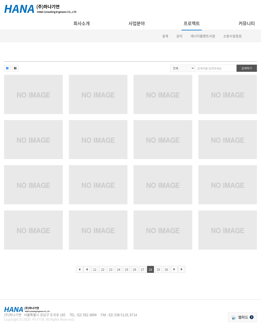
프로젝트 (192, 23)
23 (110, 269)
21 (94, 269)
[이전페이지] (79, 269)
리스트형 (15, 68)
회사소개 (81, 23)
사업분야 (136, 23)
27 (142, 269)
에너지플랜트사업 (203, 35)
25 (126, 269)
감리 (179, 35)
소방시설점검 (232, 35)
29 (158, 269)
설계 (165, 35)
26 (134, 269)
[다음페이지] (174, 269)
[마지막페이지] (181, 269)
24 (118, 269)
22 (102, 269)
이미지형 (7, 68)
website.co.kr (33, 323)
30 (166, 269)
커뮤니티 (247, 23)
